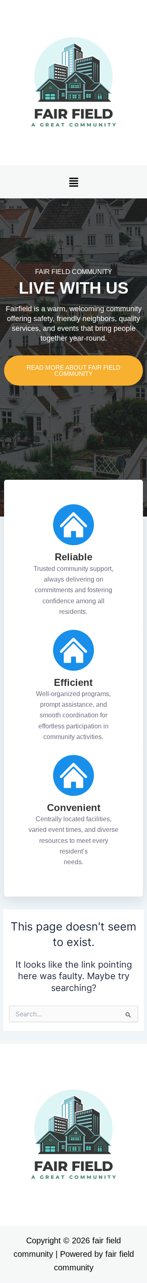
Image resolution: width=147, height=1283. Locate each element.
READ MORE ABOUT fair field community (73, 370)
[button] (73, 181)
